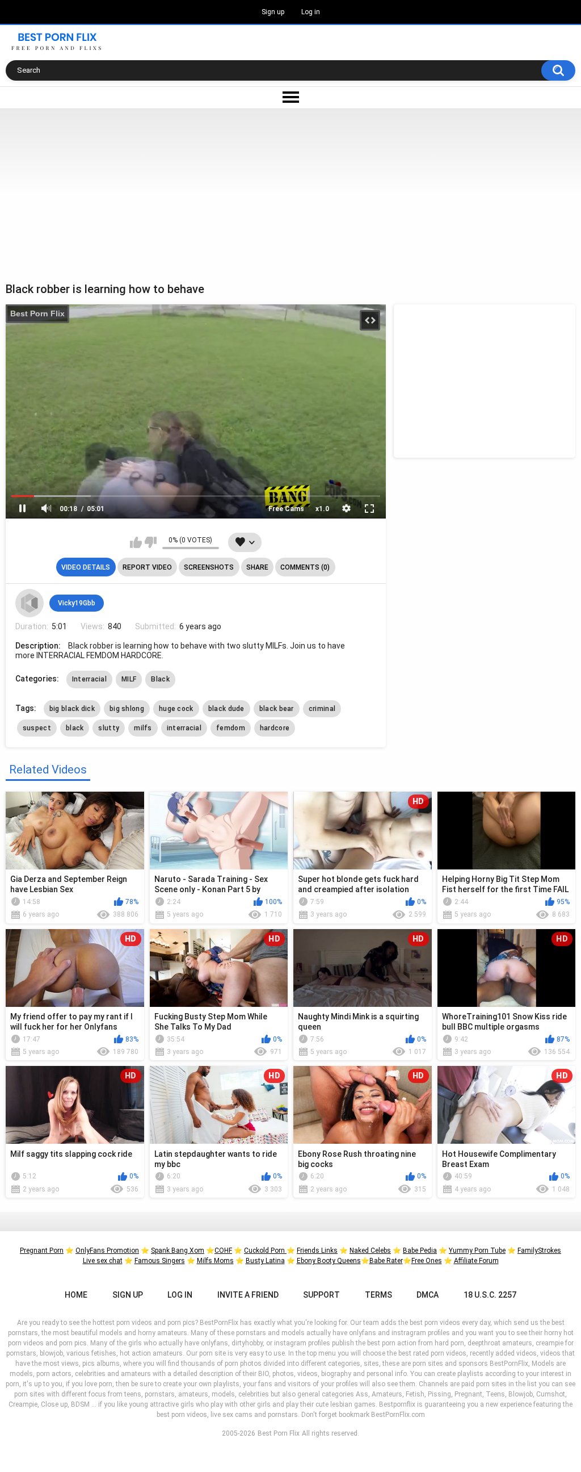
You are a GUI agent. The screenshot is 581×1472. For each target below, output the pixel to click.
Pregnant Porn (42, 1250)
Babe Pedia (420, 1250)
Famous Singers (159, 1261)
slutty (108, 728)
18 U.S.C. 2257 (490, 1294)
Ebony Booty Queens (329, 1261)
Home (76, 1294)
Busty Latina (265, 1261)
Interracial (89, 679)
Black (160, 679)
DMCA (427, 1294)
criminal (322, 709)
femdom (230, 728)
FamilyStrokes (539, 1250)
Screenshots (209, 567)
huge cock (176, 709)
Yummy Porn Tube (477, 1250)
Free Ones (426, 1261)
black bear (276, 709)
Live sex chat (103, 1261)
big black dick (72, 709)
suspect (37, 728)
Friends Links (317, 1250)
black (75, 728)
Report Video (147, 567)
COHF (223, 1250)
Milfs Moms (215, 1261)
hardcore (274, 728)
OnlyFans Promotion (107, 1250)
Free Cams (286, 509)
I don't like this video (151, 542)
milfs (143, 728)
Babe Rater (386, 1261)
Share (257, 567)
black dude (226, 709)
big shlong (127, 709)
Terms (378, 1294)
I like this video (136, 542)
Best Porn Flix (37, 313)
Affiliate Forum (476, 1261)
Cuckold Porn (265, 1250)
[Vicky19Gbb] (29, 603)
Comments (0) (305, 567)
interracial (184, 728)
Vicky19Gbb (76, 603)
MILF (128, 679)
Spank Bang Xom (177, 1250)
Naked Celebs (370, 1250)
